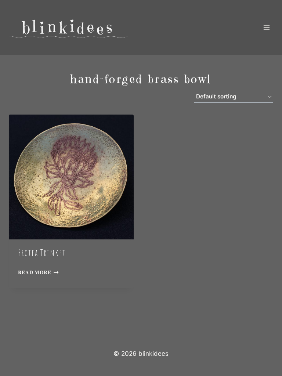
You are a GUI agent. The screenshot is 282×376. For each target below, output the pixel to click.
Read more (34, 272)
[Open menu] (266, 27)
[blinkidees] (68, 28)
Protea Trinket (42, 252)
